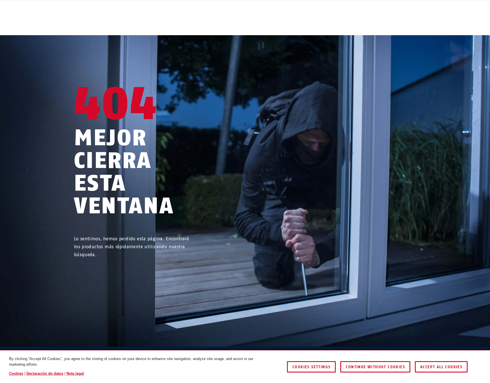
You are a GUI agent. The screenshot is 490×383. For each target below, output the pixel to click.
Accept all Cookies (441, 367)
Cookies (16, 373)
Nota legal (75, 373)
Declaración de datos (44, 373)
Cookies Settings (311, 367)
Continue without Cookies (375, 367)
